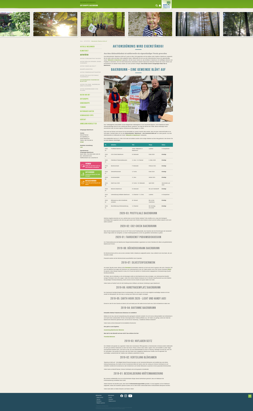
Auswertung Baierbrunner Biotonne (114, 330)
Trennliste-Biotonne (109, 336)
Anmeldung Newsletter (88, 123)
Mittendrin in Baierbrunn (115, 60)
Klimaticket (84, 51)
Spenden (98, 399)
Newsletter (111, 399)
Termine (83, 107)
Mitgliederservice (112, 401)
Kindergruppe (85, 103)
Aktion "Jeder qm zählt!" (88, 66)
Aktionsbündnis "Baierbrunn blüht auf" (89, 80)
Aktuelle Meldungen (87, 46)
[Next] (250, 24)
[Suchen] (156, 5)
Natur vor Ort (85, 95)
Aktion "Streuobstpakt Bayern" (90, 58)
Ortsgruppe (84, 99)
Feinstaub (128, 267)
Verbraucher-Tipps (86, 115)
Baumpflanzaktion (86, 69)
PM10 (169, 269)
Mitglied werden (99, 397)
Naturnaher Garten (87, 111)
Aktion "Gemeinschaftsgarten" (90, 72)
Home (81, 41)
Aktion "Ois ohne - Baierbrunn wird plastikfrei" (90, 85)
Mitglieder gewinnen (100, 402)
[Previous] (3, 24)
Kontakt (83, 119)
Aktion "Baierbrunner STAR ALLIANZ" (89, 89)
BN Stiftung (98, 401)
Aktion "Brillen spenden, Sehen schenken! (90, 62)
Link (81, 147)
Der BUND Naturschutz (88, 2)
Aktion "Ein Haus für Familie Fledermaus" (89, 76)
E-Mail (82, 142)
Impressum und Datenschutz (102, 405)
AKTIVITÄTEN (87, 41)
